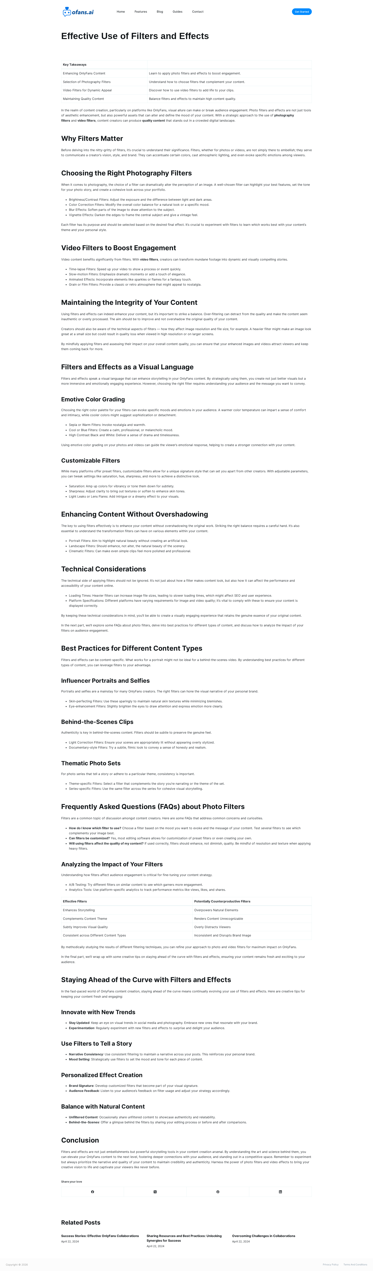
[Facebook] (92, 1192)
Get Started (302, 11)
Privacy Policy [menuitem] (331, 1264)
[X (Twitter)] (155, 1192)
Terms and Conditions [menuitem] (355, 1264)
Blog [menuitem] (160, 11)
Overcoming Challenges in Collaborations (263, 1236)
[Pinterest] (218, 1192)
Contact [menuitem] (198, 11)
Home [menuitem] (121, 11)
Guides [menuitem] (177, 11)
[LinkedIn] (280, 1192)
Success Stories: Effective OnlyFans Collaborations (100, 1236)
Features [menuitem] (141, 11)
